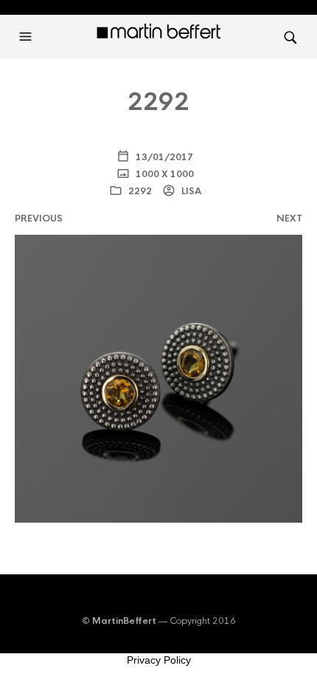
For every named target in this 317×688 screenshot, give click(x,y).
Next (289, 218)
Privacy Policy (159, 660)
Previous (39, 218)
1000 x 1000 (163, 174)
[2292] (158, 378)
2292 (140, 191)
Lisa (190, 191)
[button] (27, 37)
